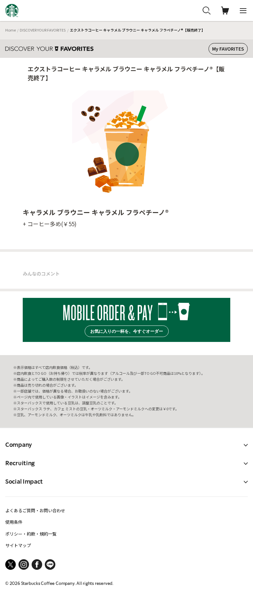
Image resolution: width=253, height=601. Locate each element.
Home (10, 30)
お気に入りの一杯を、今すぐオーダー (126, 331)
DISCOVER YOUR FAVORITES (43, 30)
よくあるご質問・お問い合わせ (35, 510)
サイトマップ (18, 545)
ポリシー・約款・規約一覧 (31, 534)
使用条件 (13, 522)
